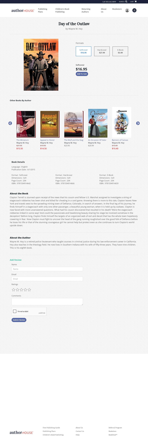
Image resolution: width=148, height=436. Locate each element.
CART (132, 2)
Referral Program (115, 428)
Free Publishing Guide (51, 428)
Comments (16, 295)
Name (14, 264)
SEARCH (122, 2)
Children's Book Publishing (62, 10)
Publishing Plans (42, 10)
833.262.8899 (111, 2)
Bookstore (117, 9)
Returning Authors (86, 10)
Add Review (16, 260)
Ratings (15, 284)
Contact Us (80, 431)
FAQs (78, 435)
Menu (135, 10)
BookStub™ (113, 435)
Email (14, 274)
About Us (103, 10)
